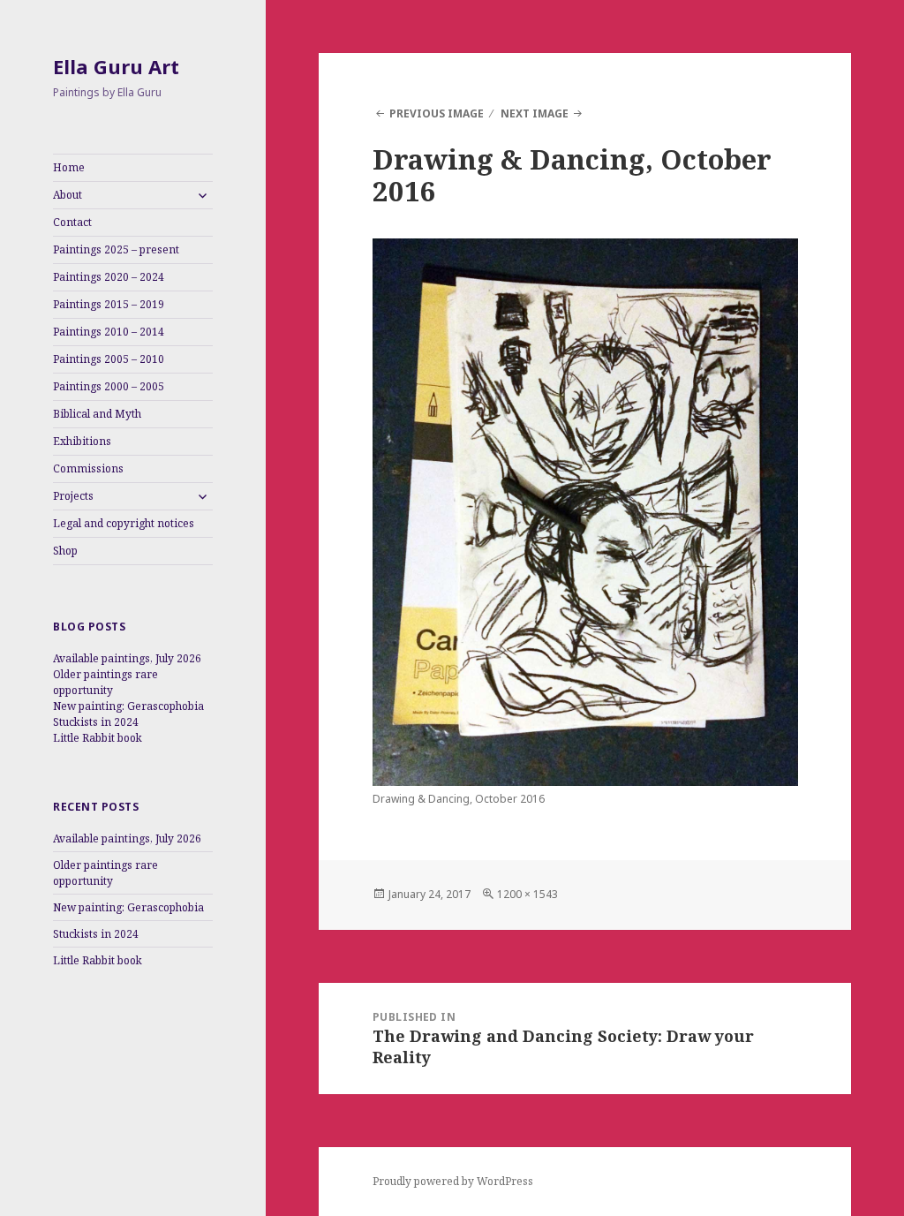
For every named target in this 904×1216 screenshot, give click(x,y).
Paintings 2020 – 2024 (108, 276)
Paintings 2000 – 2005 (108, 386)
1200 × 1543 (527, 894)
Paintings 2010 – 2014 (108, 331)
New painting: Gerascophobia (128, 706)
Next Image (535, 113)
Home (69, 167)
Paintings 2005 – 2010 (108, 358)
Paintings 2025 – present (116, 249)
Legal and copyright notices (123, 523)
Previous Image (436, 113)
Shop (65, 550)
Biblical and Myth (97, 413)
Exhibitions (82, 441)
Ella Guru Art (116, 66)
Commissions (88, 468)
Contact (72, 222)
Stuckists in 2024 (96, 721)
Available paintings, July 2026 (127, 658)
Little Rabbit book (97, 737)
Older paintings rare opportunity (105, 682)
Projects (73, 495)
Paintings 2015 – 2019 (108, 304)
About (67, 194)
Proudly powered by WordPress (453, 1181)
